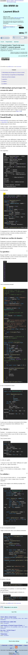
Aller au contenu (10, 0)
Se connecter (6, 37)
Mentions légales (18, 645)
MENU (21, 33)
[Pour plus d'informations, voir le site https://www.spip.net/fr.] (17, 653)
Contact (11, 645)
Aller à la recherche (19, 0)
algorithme (4, 122)
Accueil (2, 41)
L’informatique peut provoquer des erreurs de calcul (13, 72)
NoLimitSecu (6, 623)
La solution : (4, 83)
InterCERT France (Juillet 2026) (8, 622)
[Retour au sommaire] (27, 89)
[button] (26, 32)
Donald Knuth (3, 120)
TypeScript (16, 41)
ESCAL (14, 654)
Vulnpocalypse (3, 634)
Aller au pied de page (11, 1)
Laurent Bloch (23, 55)
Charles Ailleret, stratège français (8, 617)
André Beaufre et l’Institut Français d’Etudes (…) (12, 625)
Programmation (9, 41)
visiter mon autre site (18, 17)
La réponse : (4, 81)
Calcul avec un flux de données (8, 77)
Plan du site (5, 645)
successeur (18, 66)
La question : (5, 79)
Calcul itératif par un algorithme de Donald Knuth (13, 74)
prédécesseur (11, 66)
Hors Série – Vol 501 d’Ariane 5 (7, 630)
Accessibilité (3, 0)
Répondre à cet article (10, 607)
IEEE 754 (18, 111)
